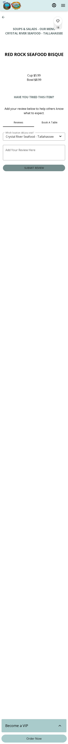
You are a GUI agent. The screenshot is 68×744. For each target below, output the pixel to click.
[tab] (18, 122)
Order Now (34, 739)
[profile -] (54, 5)
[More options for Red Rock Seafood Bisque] (57, 21)
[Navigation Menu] (63, 5)
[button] (4, 17)
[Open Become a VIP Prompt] (59, 725)
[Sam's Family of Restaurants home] (19, 5)
